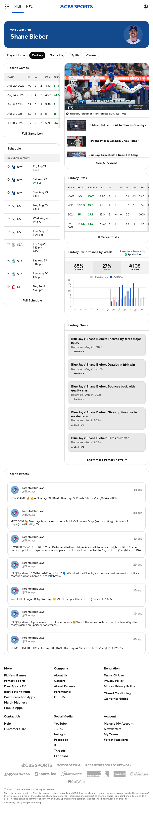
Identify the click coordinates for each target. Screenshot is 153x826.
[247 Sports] (17, 773)
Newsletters (112, 729)
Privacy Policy (114, 681)
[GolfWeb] (76, 782)
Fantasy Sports (14, 681)
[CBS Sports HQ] (68, 765)
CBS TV (59, 697)
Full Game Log (32, 134)
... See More (77, 351)
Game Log (57, 55)
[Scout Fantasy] (139, 774)
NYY (20, 167)
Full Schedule (32, 300)
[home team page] (13, 167)
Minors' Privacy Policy (119, 686)
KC (19, 206)
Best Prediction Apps (19, 697)
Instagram (61, 734)
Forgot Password (116, 740)
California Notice (116, 699)
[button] (7, 6)
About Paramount (66, 686)
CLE (19, 287)
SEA (20, 245)
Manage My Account (118, 724)
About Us (61, 675)
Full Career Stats (107, 237)
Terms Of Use (114, 675)
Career (91, 55)
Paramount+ (63, 692)
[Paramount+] (71, 773)
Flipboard (61, 756)
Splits (75, 55)
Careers (59, 681)
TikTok (58, 729)
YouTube (60, 724)
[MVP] (120, 772)
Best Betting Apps (17, 692)
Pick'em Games (15, 675)
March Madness (15, 703)
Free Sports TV (15, 686)
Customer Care (15, 729)
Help (7, 724)
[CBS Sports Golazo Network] (108, 765)
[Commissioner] (98, 772)
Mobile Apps (13, 708)
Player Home (16, 55)
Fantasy (37, 55)
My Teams (111, 734)
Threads (60, 751)
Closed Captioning (117, 693)
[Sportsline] (45, 773)
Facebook (61, 740)
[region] (107, 86)
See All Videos (106, 163)
